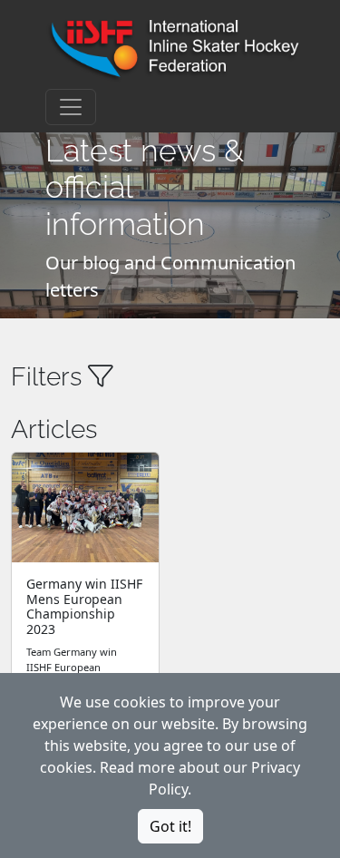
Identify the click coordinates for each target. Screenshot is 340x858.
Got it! (170, 826)
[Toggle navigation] (70, 107)
